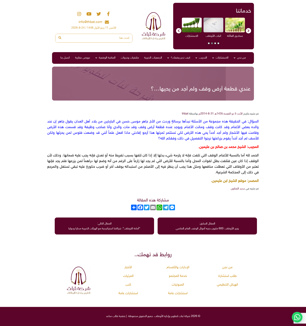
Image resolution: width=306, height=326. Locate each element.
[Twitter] (98, 14)
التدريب (203, 58)
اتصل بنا (65, 58)
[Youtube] (88, 14)
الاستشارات (222, 58)
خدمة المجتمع (178, 276)
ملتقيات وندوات (130, 58)
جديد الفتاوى (238, 188)
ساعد (109, 316)
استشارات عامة (178, 293)
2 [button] (215, 43)
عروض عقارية (82, 58)
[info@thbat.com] (107, 22)
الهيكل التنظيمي (227, 285)
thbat (185, 114)
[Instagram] (79, 14)
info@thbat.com (90, 22)
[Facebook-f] (108, 14)
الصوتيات (178, 285)
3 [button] (212, 43)
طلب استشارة (227, 276)
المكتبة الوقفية (107, 58)
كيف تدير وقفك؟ (180, 58)
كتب (128, 285)
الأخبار (128, 267)
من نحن (241, 58)
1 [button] (218, 43)
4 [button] (209, 43)
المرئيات (128, 276)
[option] (235, 29)
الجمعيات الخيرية (153, 58)
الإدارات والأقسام (177, 267)
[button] (178, 30)
